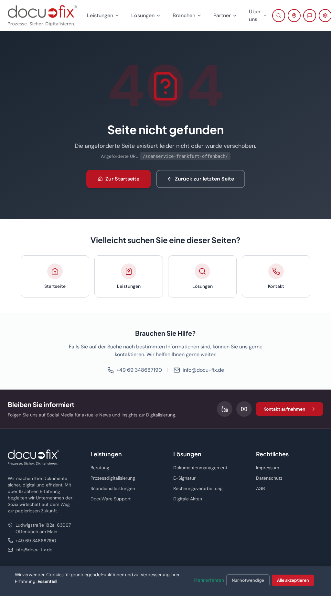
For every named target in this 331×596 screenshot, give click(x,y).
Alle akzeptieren (293, 580)
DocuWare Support (111, 499)
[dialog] (165, 581)
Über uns (255, 15)
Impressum (267, 468)
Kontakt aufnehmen (284, 409)
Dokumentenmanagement (200, 468)
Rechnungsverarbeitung (198, 488)
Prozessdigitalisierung (113, 478)
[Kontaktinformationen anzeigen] (294, 15)
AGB (260, 488)
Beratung (100, 468)
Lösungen (143, 15)
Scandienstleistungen (113, 488)
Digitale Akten (187, 499)
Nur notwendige (248, 580)
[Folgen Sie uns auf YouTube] (244, 409)
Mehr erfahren (209, 580)
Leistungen (100, 15)
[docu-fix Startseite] (42, 15)
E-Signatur (184, 478)
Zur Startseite (122, 178)
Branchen (184, 15)
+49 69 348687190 (139, 370)
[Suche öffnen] (278, 15)
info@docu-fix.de (203, 370)
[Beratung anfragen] (309, 15)
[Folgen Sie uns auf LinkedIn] (224, 409)
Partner (222, 15)
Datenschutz (269, 478)
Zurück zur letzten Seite (204, 178)
